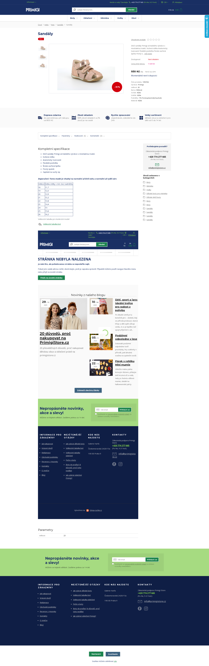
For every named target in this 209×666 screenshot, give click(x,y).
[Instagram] (122, 465)
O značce (45, 470)
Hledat (131, 10)
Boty (72, 18)
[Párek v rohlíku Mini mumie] (101, 368)
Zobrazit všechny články (88, 390)
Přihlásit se (125, 410)
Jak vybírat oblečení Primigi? (84, 616)
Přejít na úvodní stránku (51, 278)
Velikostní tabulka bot (52, 224)
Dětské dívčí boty (153, 197)
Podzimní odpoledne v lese (126, 337)
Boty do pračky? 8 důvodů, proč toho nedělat (73, 467)
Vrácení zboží (47, 448)
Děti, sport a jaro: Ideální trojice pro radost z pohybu (126, 305)
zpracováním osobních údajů (118, 414)
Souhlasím (113, 654)
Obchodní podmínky (50, 457)
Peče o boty (71, 460)
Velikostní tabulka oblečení (84, 599)
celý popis (148, 54)
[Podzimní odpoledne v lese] (101, 342)
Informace (30, 2)
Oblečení (87, 18)
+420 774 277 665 (137, 2)
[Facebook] (115, 465)
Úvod (40, 25)
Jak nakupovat (47, 443)
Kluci (134, 18)
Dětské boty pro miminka (156, 193)
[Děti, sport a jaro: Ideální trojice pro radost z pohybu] (101, 306)
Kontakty (45, 466)
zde (115, 661)
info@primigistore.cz (157, 168)
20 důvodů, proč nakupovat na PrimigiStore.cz (55, 338)
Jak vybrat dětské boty (75, 443)
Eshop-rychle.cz (96, 510)
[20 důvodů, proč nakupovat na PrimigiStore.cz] (63, 314)
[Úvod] (40, 10)
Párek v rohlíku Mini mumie (124, 363)
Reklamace (46, 452)
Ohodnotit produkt (138, 40)
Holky (120, 18)
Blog (43, 475)
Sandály (60, 25)
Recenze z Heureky (50, 461)
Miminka (105, 18)
